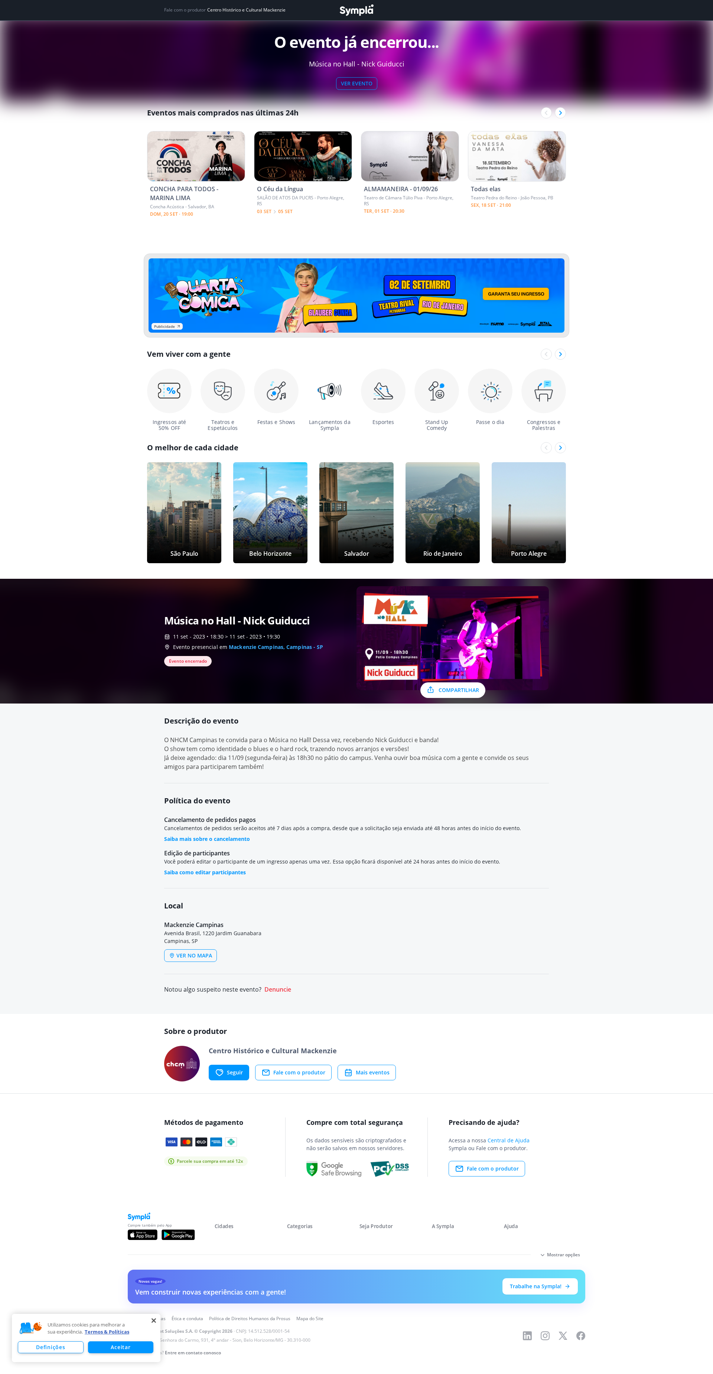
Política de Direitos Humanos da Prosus (249, 1318)
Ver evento (356, 83)
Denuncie (277, 989)
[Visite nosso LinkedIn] (527, 1335)
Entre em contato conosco (193, 1352)
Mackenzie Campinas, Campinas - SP (276, 646)
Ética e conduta (187, 1318)
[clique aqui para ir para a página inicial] (356, 10)
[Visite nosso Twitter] (563, 1335)
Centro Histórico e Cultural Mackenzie (246, 10)
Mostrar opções (563, 1254)
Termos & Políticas (107, 1331)
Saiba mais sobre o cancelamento (207, 838)
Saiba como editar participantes (205, 872)
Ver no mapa (194, 955)
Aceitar (120, 1347)
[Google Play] (178, 1235)
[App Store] (142, 1235)
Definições (50, 1347)
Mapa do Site (309, 1318)
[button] (31, 1328)
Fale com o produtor (299, 1072)
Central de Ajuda (509, 1140)
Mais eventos (373, 1072)
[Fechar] (154, 1320)
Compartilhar (459, 689)
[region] (86, 1338)
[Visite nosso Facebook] (580, 1335)
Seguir (235, 1072)
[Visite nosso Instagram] (545, 1335)
